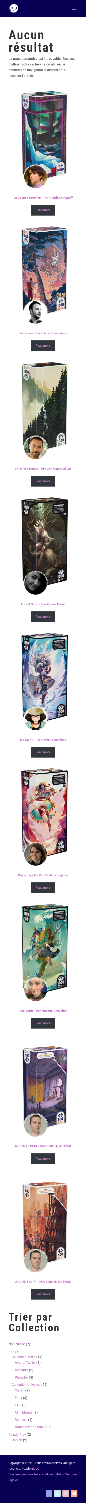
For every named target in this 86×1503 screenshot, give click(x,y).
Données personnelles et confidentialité (35, 1474)
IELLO (35, 1468)
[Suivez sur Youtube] (74, 1493)
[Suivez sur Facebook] (49, 1493)
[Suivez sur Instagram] (65, 1493)
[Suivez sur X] (57, 1493)
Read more (43, 210)
